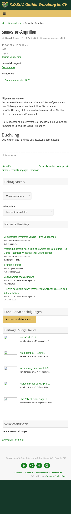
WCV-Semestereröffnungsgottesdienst (17, 168)
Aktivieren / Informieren (19, 319)
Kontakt (29, 472)
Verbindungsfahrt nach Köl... (35, 368)
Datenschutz (42, 472)
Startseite (17, 472)
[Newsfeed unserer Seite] (24, 465)
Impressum (57, 472)
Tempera (50, 476)
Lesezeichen (11, 155)
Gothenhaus (8, 67)
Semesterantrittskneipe (52, 166)
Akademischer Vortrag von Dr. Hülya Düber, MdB (30, 237)
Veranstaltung (14, 23)
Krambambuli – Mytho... (32, 352)
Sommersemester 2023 (54, 38)
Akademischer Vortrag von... (35, 383)
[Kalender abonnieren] (32, 465)
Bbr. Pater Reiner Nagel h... (34, 399)
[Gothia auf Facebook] (39, 465)
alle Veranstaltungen (13, 439)
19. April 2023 (31, 38)
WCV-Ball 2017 (28, 337)
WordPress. (62, 476)
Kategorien (9, 206)
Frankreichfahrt (12, 264)
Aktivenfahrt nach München (19, 277)
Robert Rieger (12, 38)
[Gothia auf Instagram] (47, 465)
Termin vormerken (12, 57)
